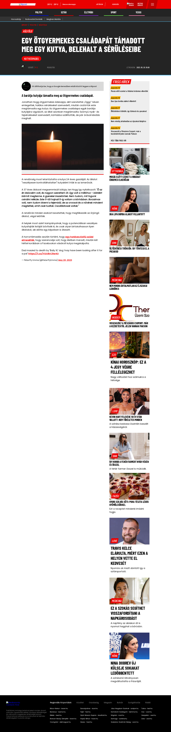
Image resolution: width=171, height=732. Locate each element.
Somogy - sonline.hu (119, 719)
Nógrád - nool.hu (117, 715)
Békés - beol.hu (56, 715)
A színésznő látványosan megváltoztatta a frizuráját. (126, 679)
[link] (117, 170)
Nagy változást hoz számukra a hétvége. (128, 378)
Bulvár (120, 703)
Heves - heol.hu (86, 722)
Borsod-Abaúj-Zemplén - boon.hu (63, 719)
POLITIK (38, 12)
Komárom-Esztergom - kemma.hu (124, 712)
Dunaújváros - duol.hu (89, 709)
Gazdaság (94, 703)
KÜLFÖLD (43, 25)
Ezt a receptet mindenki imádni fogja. (126, 510)
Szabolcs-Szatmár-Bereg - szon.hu (124, 722)
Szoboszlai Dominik (33, 19)
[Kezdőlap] (23, 4)
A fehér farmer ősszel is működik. (127, 468)
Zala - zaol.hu (146, 719)
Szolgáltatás (134, 703)
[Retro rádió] (129, 5)
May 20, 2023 (65, 260)
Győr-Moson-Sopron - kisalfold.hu (93, 715)
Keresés (115, 4)
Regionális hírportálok (60, 703)
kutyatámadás (31, 58)
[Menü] (152, 4)
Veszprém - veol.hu (148, 715)
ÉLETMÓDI (88, 12)
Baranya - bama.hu (58, 712)
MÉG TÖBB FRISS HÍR (118, 140)
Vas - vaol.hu (146, 712)
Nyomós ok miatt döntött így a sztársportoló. (128, 570)
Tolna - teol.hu (146, 709)
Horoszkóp (16, 19)
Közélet (80, 703)
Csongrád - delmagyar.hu (60, 722)
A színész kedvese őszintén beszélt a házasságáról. (128, 425)
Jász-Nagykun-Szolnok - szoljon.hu (124, 709)
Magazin (108, 703)
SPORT (113, 12)
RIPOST (24, 25)
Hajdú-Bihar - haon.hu (89, 719)
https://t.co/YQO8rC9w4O (43, 253)
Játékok (99, 4)
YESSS (138, 12)
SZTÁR (63, 12)
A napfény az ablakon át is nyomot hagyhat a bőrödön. (126, 625)
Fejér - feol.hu (85, 712)
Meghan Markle (54, 19)
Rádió (148, 703)
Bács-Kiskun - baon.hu (59, 709)
